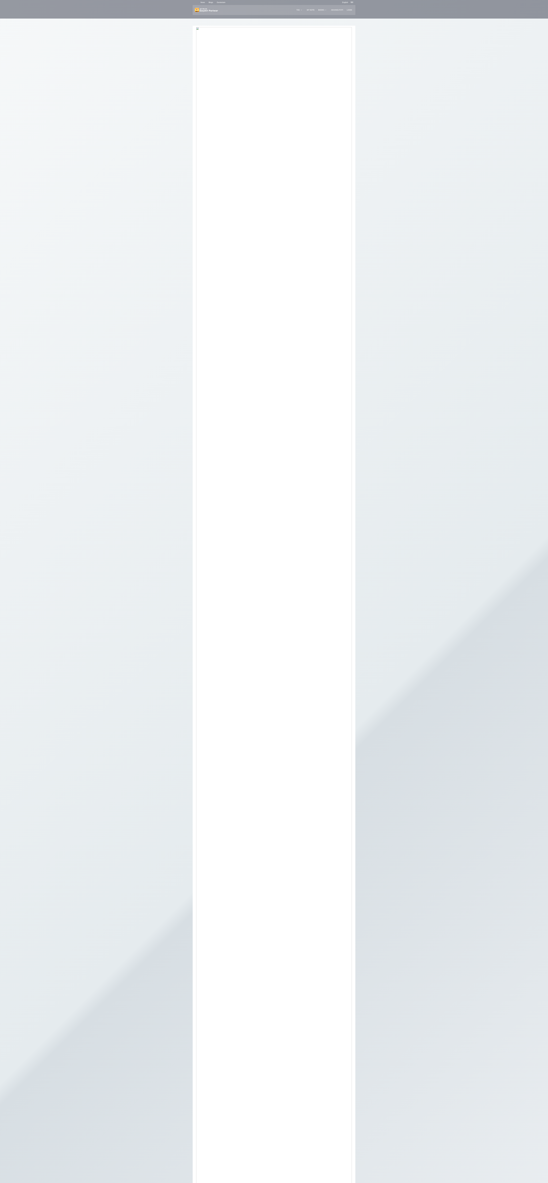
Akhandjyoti (337, 10)
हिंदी (352, 2)
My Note (311, 10)
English (345, 2)
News (203, 2)
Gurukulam (221, 2)
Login (349, 10)
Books (321, 10)
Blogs (211, 2)
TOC (298, 10)
